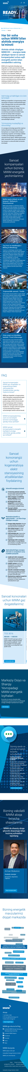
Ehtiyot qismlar (7, 938)
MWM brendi (10, 962)
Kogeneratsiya (18, 953)
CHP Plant (17, 931)
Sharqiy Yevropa (11, 978)
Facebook (7, 1035)
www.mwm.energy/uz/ (9, 1019)
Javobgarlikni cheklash (9, 1064)
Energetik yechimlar (14, 943)
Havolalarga (5, 706)
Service (20, 976)
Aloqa (8, 932)
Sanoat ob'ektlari (11, 975)
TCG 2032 (11, 981)
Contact (22, 937)
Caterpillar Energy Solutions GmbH (12, 1053)
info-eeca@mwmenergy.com (11, 1017)
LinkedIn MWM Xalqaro (11, 1033)
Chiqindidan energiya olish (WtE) (11, 936)
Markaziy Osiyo (19, 962)
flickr (6, 1043)
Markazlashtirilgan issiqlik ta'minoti (14, 967)
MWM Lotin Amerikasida (9, 1055)
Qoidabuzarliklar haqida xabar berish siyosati (14, 1066)
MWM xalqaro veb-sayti (9, 1050)
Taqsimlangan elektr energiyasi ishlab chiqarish (14, 988)
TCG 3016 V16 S (11, 985)
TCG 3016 (20, 983)
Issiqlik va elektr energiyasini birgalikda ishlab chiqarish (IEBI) (14, 948)
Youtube (7, 1038)
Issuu (6, 1040)
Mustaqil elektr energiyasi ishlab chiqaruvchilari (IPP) (14, 973)
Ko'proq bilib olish (9, 661)
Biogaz (10, 933)
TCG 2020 (19, 980)
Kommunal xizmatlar (14, 956)
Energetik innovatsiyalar (18, 940)
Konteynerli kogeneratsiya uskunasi (14, 959)
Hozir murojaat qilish (16, 788)
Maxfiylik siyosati (20, 1064)
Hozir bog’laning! (8, 1022)
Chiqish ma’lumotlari (19, 1062)
